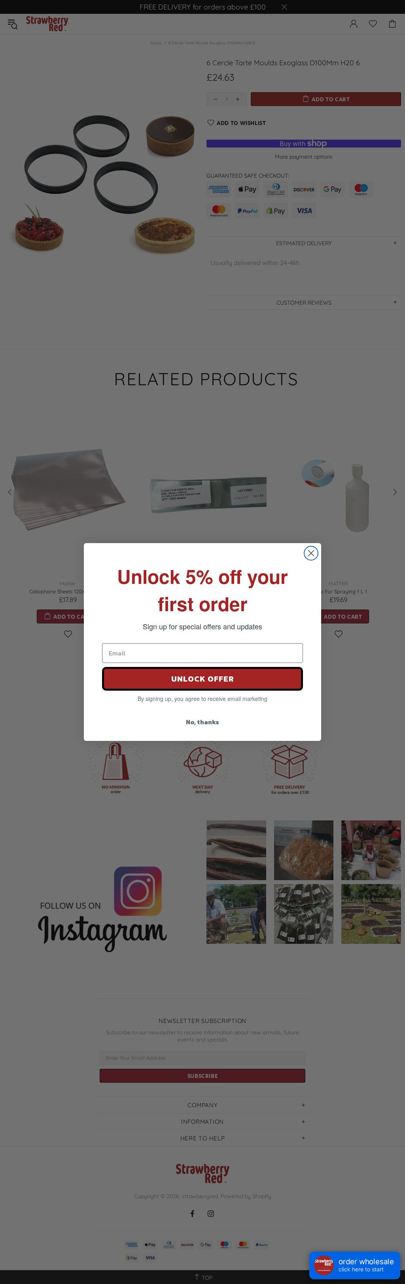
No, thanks (202, 722)
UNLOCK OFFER (202, 679)
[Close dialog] (311, 553)
